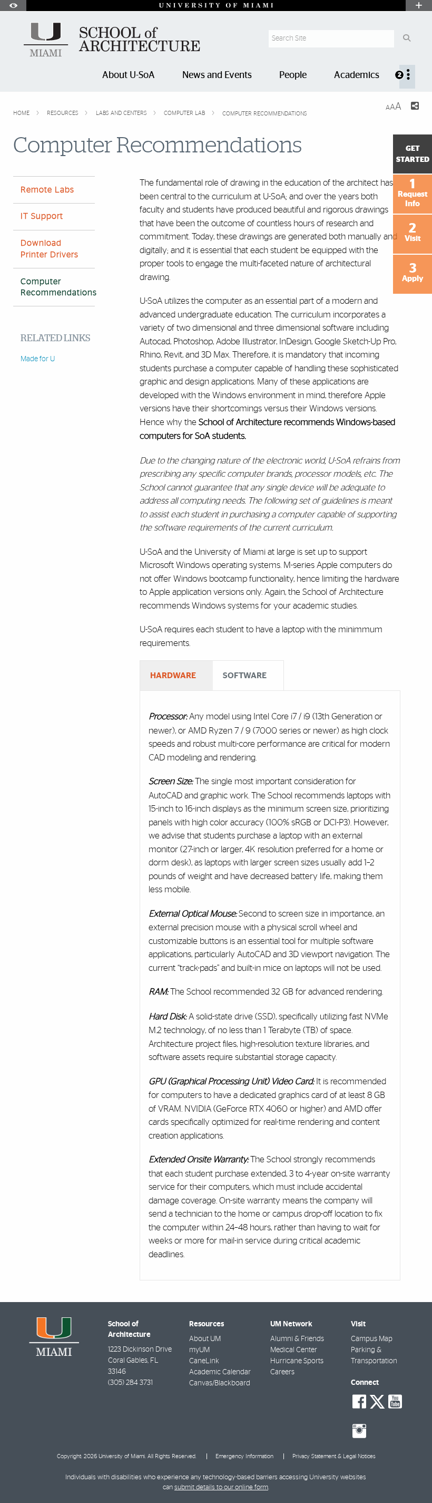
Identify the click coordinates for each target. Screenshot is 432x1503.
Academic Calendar (220, 1372)
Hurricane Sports (296, 1361)
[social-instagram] (359, 1431)
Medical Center (293, 1350)
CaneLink (204, 1361)
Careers (282, 1372)
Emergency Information (244, 1456)
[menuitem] (407, 77)
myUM (199, 1350)
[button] (409, 1473)
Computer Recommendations (264, 114)
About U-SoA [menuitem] (128, 75)
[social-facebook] (359, 1401)
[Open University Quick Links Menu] (419, 5)
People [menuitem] (293, 75)
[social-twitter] (377, 1400)
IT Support (42, 216)
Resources (63, 113)
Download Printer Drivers (49, 248)
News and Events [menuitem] (217, 75)
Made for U (38, 359)
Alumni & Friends (297, 1339)
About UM (205, 1339)
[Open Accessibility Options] (13, 5)
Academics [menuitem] (356, 75)
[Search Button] (406, 38)
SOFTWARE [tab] (245, 675)
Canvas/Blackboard (219, 1383)
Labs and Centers (122, 113)
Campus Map (371, 1339)
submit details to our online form (221, 1487)
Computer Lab (185, 113)
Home (22, 113)
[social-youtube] (395, 1401)
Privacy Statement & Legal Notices (334, 1456)
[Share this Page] (414, 107)
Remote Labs (47, 190)
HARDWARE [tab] (173, 675)
